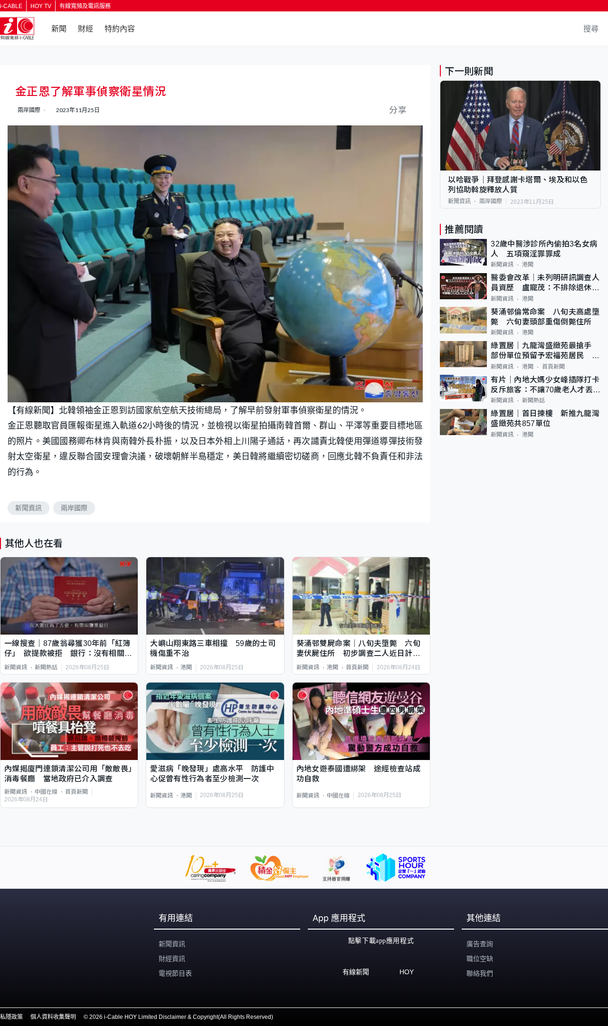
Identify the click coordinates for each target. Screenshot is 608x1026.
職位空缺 (479, 958)
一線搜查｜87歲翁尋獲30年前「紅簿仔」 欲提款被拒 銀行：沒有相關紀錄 (68, 649)
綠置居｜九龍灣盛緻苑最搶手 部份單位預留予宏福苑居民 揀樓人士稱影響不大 (545, 351)
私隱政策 (11, 1017)
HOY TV (40, 6)
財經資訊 (172, 958)
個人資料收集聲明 (53, 1017)
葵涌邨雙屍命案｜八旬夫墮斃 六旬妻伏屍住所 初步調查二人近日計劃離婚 (358, 649)
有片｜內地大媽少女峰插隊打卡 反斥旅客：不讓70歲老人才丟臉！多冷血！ (546, 385)
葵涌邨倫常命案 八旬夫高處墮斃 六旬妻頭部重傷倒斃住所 (545, 317)
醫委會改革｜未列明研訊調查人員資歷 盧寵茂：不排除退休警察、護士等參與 (545, 284)
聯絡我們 (479, 973)
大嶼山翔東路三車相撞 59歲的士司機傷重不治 (212, 648)
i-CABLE (11, 6)
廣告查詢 (479, 944)
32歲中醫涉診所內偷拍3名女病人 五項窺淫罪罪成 (544, 249)
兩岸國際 (74, 508)
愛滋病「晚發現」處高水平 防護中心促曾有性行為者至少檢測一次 (212, 774)
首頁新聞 (357, 667)
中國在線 (46, 791)
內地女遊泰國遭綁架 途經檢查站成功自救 (358, 774)
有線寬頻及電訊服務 (85, 6)
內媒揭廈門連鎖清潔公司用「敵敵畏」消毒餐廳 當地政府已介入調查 (68, 774)
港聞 (186, 667)
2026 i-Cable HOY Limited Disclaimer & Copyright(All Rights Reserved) (181, 1017)
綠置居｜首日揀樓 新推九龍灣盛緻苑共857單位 (545, 419)
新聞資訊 (28, 508)
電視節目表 (175, 973)
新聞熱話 (46, 667)
